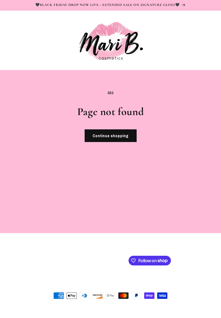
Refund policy (119, 305)
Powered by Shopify (65, 305)
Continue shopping (111, 136)
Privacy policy (95, 305)
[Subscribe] (104, 260)
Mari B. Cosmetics (37, 305)
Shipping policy (146, 305)
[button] (11, 40)
